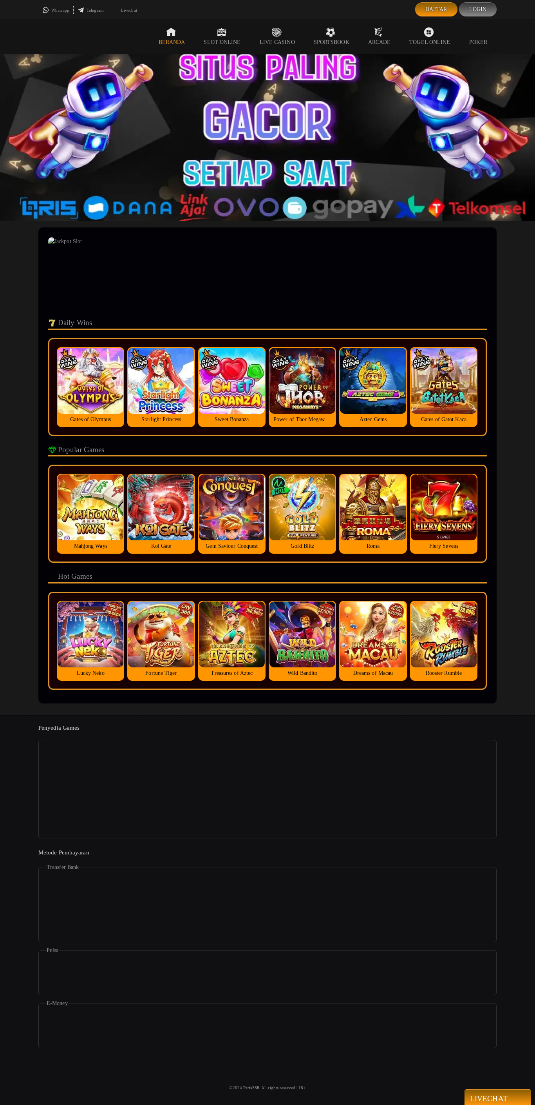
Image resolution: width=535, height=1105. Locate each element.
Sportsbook (331, 42)
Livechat (128, 10)
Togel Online (429, 42)
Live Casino (277, 42)
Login (478, 9)
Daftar (436, 9)
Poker (478, 42)
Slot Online (222, 42)
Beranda (172, 42)
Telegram (94, 10)
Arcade (379, 42)
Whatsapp (59, 10)
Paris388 (251, 1087)
